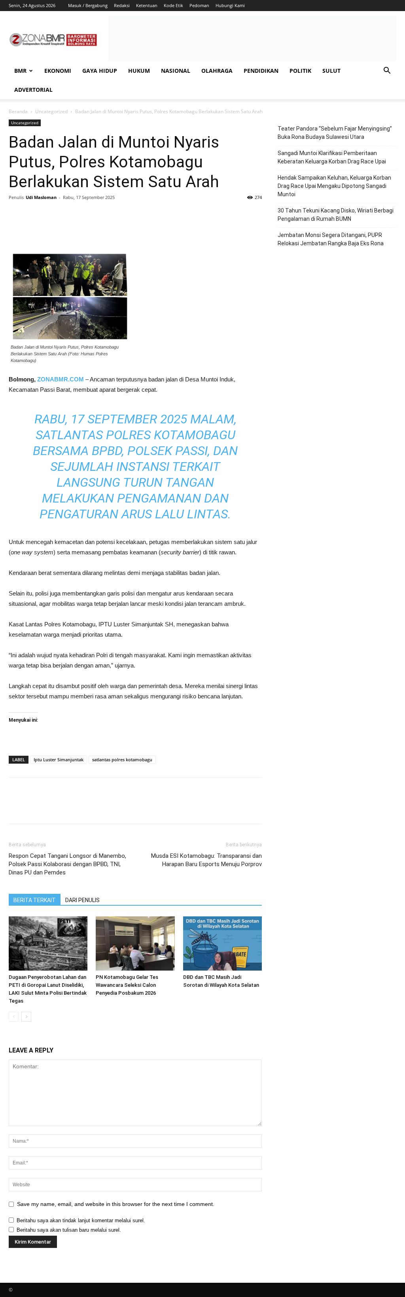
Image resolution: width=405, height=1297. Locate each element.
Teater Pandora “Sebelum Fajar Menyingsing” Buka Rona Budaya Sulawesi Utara (335, 132)
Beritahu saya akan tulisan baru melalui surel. (69, 1230)
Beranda (18, 111)
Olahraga (217, 70)
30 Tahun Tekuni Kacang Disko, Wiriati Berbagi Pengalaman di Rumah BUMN (336, 214)
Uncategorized (51, 111)
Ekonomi (57, 70)
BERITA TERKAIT (34, 900)
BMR (20, 70)
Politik (300, 70)
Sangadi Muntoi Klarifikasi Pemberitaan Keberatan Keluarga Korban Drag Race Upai (332, 157)
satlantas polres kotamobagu (122, 759)
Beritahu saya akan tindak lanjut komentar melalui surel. (81, 1220)
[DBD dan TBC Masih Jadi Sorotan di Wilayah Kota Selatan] (222, 943)
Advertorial (33, 89)
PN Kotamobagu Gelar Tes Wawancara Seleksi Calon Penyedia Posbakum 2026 (127, 985)
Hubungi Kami (230, 5)
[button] (386, 71)
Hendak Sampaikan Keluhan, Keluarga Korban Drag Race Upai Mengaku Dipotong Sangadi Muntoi (334, 185)
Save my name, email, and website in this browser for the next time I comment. (115, 1204)
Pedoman (199, 5)
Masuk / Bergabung (88, 5)
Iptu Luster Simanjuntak (58, 759)
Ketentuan (146, 5)
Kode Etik (173, 5)
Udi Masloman (41, 197)
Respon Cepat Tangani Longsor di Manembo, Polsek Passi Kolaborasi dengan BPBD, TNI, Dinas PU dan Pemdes (67, 864)
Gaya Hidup (99, 70)
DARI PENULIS (82, 900)
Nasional (175, 70)
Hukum (139, 70)
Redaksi (122, 5)
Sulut (331, 70)
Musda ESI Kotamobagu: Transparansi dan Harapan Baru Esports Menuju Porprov (206, 860)
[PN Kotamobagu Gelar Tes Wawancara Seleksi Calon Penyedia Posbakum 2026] (135, 943)
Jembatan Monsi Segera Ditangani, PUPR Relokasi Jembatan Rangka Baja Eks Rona (331, 239)
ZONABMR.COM (60, 379)
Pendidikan (261, 70)
